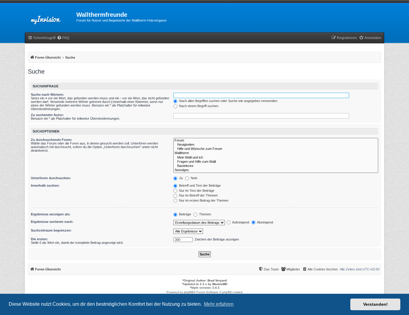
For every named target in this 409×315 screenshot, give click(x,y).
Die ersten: (39, 239)
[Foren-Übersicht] (50, 16)
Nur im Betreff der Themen (198, 195)
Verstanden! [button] (375, 304)
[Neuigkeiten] (276, 145)
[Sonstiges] (276, 170)
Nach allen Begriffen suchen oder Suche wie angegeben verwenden (227, 101)
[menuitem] (63, 38)
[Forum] (276, 141)
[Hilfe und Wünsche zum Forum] (276, 149)
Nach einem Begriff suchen (198, 106)
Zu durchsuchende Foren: (51, 139)
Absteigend (264, 222)
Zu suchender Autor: (47, 115)
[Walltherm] (276, 153)
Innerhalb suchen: (45, 185)
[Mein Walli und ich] (276, 158)
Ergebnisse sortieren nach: (52, 221)
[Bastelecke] (276, 166)
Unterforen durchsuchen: (51, 178)
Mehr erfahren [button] (219, 304)
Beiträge (184, 214)
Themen (204, 214)
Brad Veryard (217, 280)
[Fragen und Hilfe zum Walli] (276, 162)
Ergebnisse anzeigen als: (50, 214)
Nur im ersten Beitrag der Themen (203, 200)
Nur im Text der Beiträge (196, 190)
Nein (193, 178)
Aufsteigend (240, 222)
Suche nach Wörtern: (47, 94)
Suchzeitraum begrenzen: (51, 230)
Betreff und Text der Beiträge (199, 185)
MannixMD (219, 284)
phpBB (188, 292)
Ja (180, 178)
